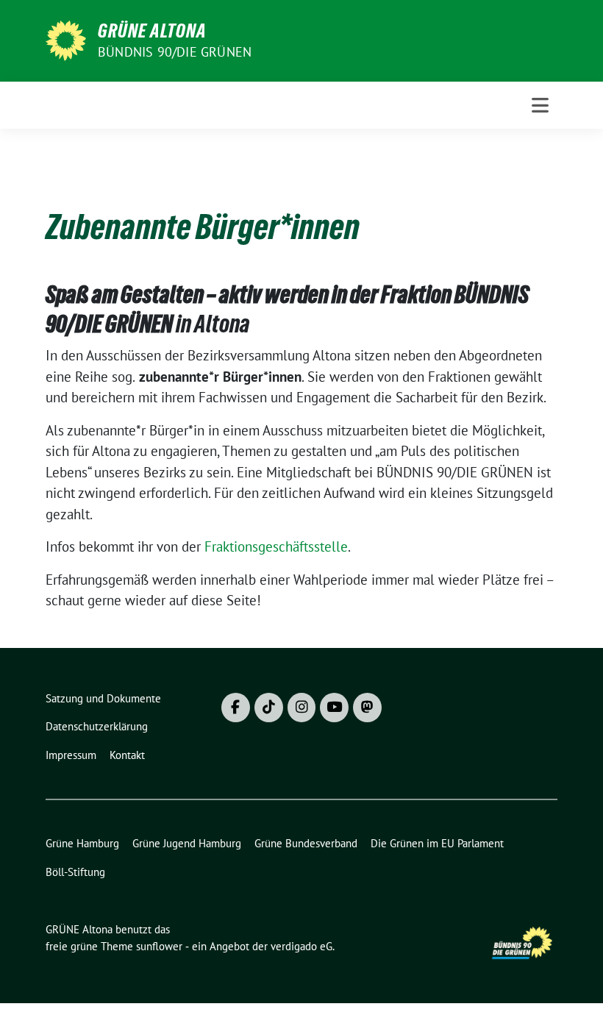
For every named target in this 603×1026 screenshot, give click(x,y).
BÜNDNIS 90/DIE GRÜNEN (174, 51)
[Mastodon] (367, 707)
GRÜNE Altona (152, 31)
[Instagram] (302, 707)
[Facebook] (235, 707)
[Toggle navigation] (540, 105)
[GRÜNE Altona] (66, 39)
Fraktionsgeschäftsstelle (276, 546)
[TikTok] (268, 707)
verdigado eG (301, 946)
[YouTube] (334, 707)
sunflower (159, 946)
